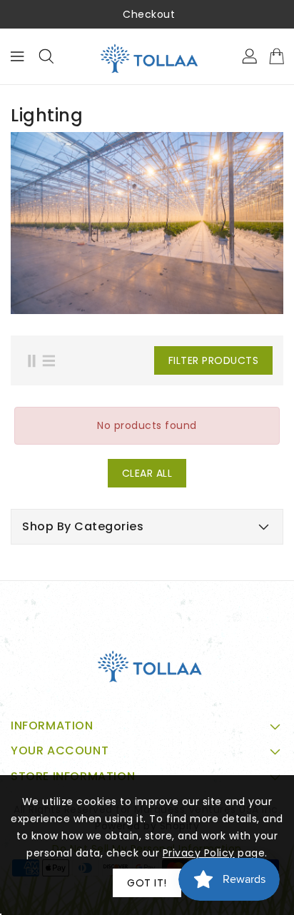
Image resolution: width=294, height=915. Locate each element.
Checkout (149, 14)
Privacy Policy (199, 853)
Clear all (147, 473)
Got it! (147, 883)
